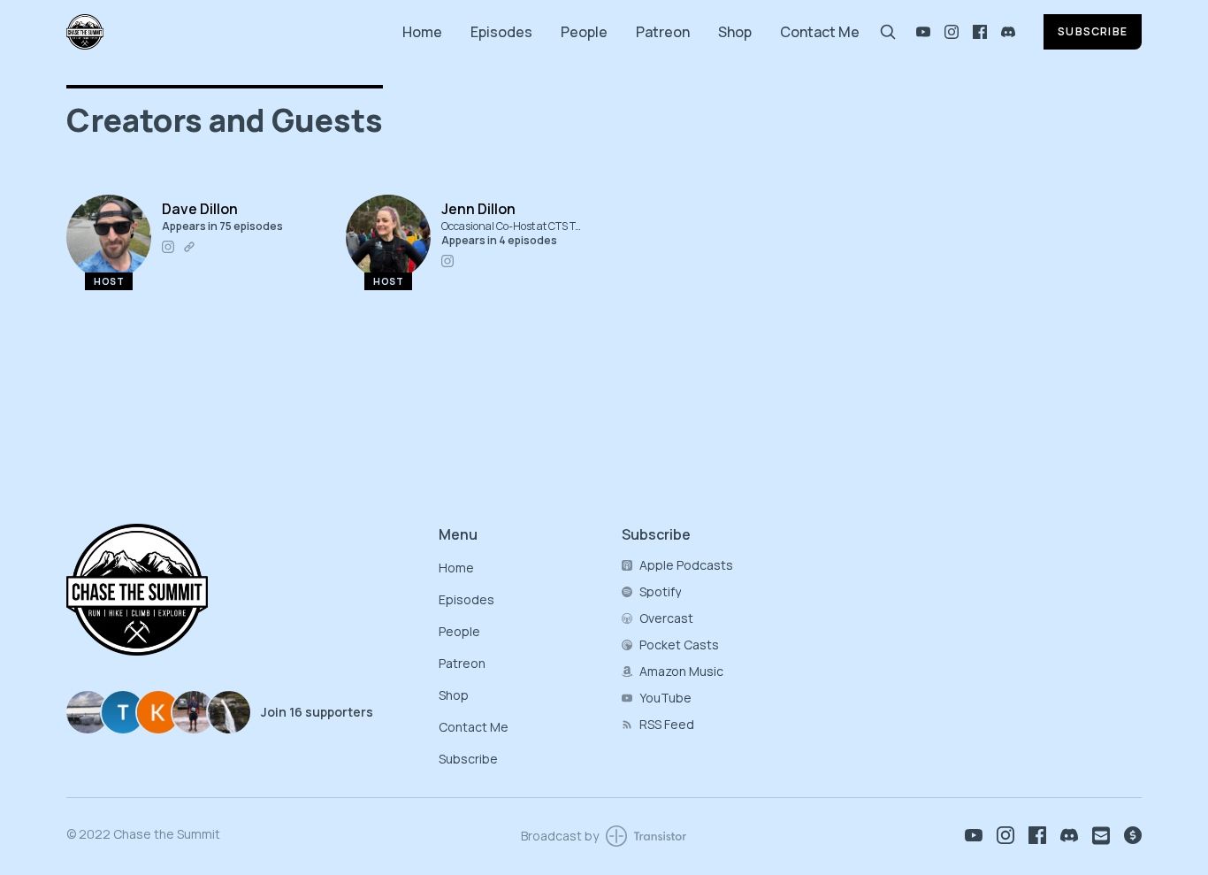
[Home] (223, 31)
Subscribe (1093, 31)
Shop (735, 32)
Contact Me (820, 32)
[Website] (189, 247)
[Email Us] (1101, 835)
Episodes (501, 32)
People (584, 32)
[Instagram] (168, 247)
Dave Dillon (200, 209)
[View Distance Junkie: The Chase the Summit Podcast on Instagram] (951, 32)
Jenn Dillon (478, 209)
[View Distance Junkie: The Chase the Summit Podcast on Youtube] (923, 32)
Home (422, 32)
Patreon (663, 32)
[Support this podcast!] (1133, 835)
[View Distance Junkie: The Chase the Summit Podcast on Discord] (1008, 32)
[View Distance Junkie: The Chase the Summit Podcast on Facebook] (980, 32)
